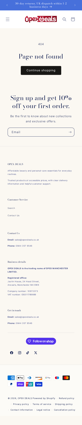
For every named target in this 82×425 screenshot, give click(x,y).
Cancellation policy (64, 410)
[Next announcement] (75, 5)
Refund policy (66, 398)
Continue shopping (41, 70)
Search (11, 208)
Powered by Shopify (44, 398)
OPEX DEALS (25, 398)
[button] (7, 19)
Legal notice (43, 410)
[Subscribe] (70, 132)
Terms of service (42, 404)
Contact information (21, 410)
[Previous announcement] (7, 5)
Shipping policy (64, 404)
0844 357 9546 (24, 246)
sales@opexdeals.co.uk (27, 240)
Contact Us (13, 215)
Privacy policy (21, 404)
